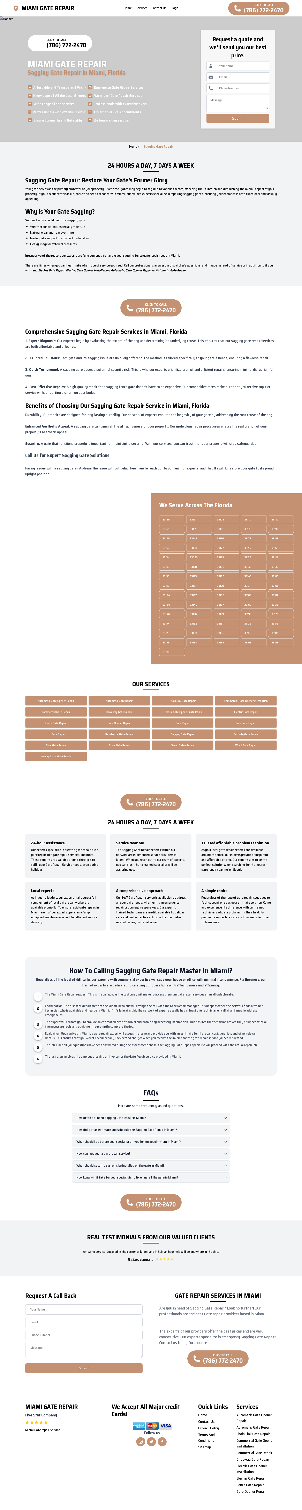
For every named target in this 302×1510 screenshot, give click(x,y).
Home (133, 146)
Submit (238, 118)
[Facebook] (162, 1441)
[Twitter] (151, 1441)
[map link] (17, 8)
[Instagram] (140, 1441)
